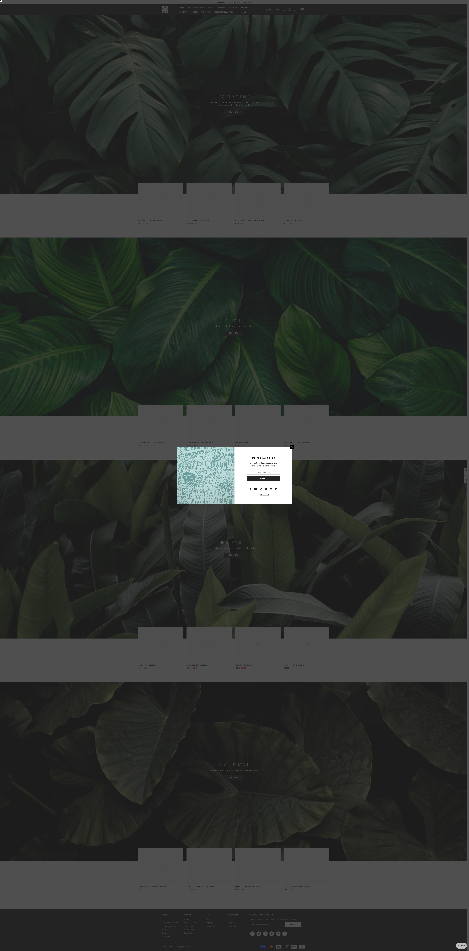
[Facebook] (250, 488)
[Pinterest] (260, 488)
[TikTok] (265, 488)
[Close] (292, 447)
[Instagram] (255, 488)
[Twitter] (276, 488)
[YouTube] (270, 488)
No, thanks (264, 495)
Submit (263, 478)
